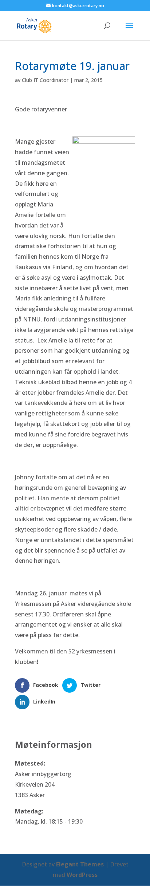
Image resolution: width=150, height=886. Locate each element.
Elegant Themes (80, 864)
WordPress (82, 875)
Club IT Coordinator (45, 80)
